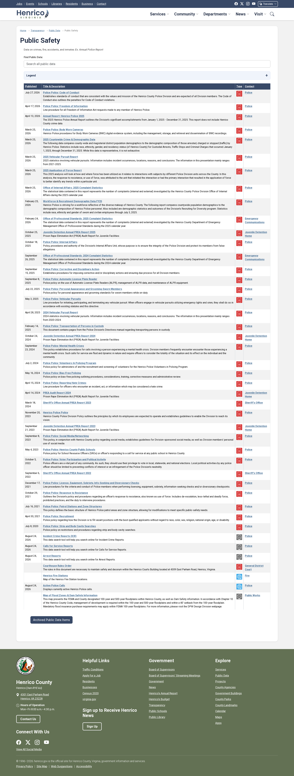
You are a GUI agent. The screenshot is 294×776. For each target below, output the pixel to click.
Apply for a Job (92, 675)
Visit (258, 14)
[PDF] (239, 93)
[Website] (239, 576)
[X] (242, 3)
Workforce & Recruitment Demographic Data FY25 (72, 201)
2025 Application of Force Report (62, 170)
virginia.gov (89, 699)
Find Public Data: (33, 57)
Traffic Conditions (93, 669)
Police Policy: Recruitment (58, 516)
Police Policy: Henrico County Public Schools (69, 449)
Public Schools (158, 711)
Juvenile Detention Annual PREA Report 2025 (69, 232)
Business (87, 3)
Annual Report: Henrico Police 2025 (63, 116)
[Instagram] (248, 3)
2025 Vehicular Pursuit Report (60, 156)
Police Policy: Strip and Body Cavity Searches (69, 526)
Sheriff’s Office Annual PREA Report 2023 (67, 402)
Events (30, 3)
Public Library (157, 717)
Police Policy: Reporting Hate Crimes (64, 382)
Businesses (90, 687)
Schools (43, 3)
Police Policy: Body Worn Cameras (63, 129)
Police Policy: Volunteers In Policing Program (69, 363)
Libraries (57, 3)
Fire (247, 575)
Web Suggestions (62, 766)
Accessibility (84, 766)
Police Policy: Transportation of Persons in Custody (73, 326)
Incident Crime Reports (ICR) (59, 536)
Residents (72, 3)
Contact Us (28, 719)
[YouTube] (253, 3)
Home (23, 30)
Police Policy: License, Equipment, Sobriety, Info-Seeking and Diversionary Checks (91, 483)
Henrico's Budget (159, 699)
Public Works (252, 595)
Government (156, 681)
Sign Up (92, 726)
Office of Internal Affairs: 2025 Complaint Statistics (73, 187)
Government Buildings (228, 693)
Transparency (37, 30)
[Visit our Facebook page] (18, 742)
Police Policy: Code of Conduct (61, 92)
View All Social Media (29, 749)
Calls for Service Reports (58, 546)
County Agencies (225, 687)
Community (184, 14)
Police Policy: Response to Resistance (65, 492)
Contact (101, 3)
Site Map (42, 766)
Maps (218, 717)
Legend (31, 75)
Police (248, 92)
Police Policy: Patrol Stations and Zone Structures (72, 506)
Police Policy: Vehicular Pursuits (62, 298)
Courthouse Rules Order (57, 565)
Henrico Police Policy (55, 412)
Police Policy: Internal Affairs (60, 242)
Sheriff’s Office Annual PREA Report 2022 (67, 473)
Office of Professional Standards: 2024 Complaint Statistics (78, 255)
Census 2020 (91, 693)
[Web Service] (239, 537)
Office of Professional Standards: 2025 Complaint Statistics (78, 218)
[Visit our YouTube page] (46, 742)
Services (158, 14)
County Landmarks (226, 705)
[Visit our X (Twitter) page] (27, 742)
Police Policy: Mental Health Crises (63, 345)
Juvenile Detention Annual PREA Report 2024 (69, 335)
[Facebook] (236, 3)
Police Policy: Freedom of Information (65, 106)
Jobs (19, 3)
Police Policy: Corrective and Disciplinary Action (71, 269)
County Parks (223, 699)
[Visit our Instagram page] (37, 742)
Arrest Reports (52, 555)
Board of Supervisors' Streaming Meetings (174, 675)
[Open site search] (272, 14)
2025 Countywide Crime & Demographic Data (69, 139)
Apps (218, 723)
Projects (220, 681)
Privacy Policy (24, 766)
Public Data (54, 30)
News (241, 14)
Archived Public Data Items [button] (51, 620)
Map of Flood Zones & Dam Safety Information (70, 595)
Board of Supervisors (162, 669)
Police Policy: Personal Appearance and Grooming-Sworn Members (82, 289)
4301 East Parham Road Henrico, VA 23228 (35, 696)
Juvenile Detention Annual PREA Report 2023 (69, 426)
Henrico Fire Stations (55, 575)
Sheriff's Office (254, 402)
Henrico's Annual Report (163, 693)
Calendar (220, 711)
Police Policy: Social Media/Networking (66, 436)
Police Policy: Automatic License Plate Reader (70, 279)
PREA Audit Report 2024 (57, 392)
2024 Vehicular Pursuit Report (60, 312)
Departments (215, 14)
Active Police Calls (54, 585)
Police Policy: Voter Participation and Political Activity (74, 459)
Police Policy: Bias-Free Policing (62, 373)
